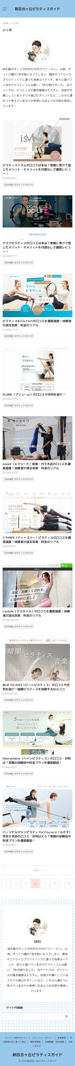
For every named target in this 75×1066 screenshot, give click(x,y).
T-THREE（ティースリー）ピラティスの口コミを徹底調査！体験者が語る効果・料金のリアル (37, 540)
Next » (38, 870)
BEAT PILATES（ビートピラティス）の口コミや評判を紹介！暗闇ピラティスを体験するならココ (36, 687)
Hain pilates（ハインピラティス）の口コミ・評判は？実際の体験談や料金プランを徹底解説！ (37, 760)
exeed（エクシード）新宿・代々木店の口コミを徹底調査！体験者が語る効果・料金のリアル (37, 466)
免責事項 (61, 1037)
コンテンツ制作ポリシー (16, 1037)
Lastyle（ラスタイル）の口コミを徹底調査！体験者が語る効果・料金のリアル (36, 613)
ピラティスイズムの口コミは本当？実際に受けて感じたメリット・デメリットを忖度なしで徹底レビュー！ (37, 169)
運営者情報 (35, 1041)
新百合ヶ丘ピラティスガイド (37, 8)
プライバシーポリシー (42, 1037)
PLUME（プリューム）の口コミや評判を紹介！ (34, 394)
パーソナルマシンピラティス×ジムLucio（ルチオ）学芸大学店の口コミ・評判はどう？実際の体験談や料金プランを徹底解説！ (37, 836)
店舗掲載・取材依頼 (54, 1041)
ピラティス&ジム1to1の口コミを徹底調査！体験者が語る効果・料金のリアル (37, 323)
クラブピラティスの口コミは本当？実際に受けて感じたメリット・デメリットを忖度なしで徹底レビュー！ (37, 247)
